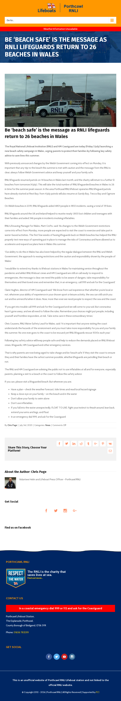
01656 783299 (21, 632)
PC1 (97, 692)
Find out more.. (35, 578)
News (47, 425)
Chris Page (12, 425)
